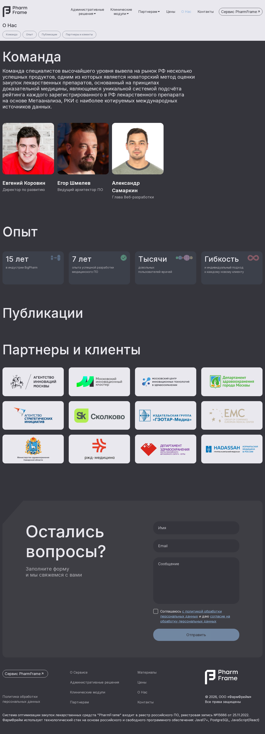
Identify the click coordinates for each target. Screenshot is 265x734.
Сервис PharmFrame (239, 12)
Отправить (196, 635)
